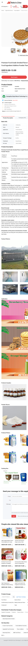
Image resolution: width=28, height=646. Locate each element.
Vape (16, 605)
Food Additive (17, 10)
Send (14, 516)
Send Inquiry (14, 77)
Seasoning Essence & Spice (9, 618)
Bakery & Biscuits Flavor (20, 602)
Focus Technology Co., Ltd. (18, 640)
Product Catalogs (22, 597)
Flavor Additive (20, 629)
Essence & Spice (24, 10)
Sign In (3, 111)
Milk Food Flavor (17, 632)
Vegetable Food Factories (8, 629)
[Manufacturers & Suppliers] (14, 2)
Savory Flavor (18, 600)
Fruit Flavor (4, 600)
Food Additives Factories (21, 625)
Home (2, 10)
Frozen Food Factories (8, 625)
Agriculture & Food (9, 10)
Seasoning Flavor (6, 632)
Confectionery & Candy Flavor (8, 602)
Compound (3, 605)
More (2, 635)
